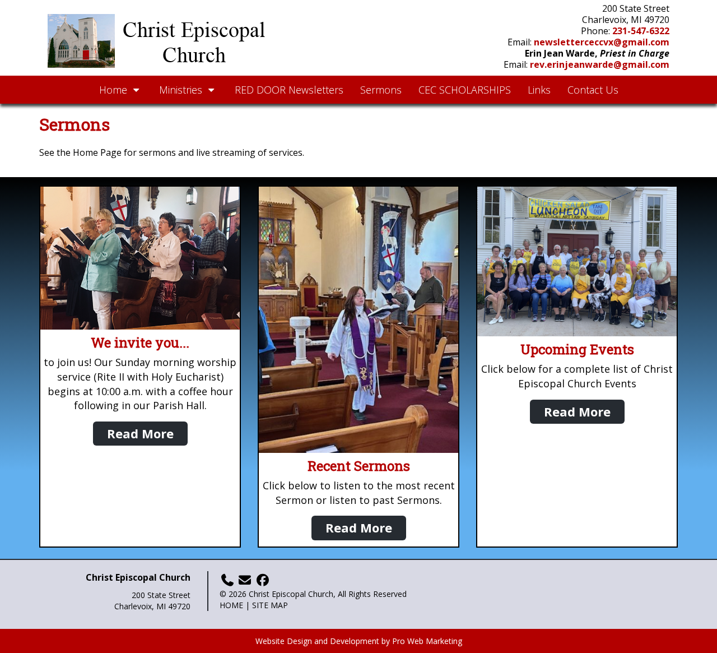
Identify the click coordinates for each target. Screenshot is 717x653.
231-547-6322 (640, 31)
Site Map (270, 605)
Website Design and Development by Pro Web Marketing (358, 641)
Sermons (381, 89)
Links (539, 89)
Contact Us (592, 89)
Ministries (182, 89)
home (231, 605)
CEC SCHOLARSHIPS (464, 89)
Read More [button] (140, 433)
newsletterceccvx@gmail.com (601, 42)
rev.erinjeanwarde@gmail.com (599, 64)
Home (114, 89)
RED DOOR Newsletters (289, 89)
